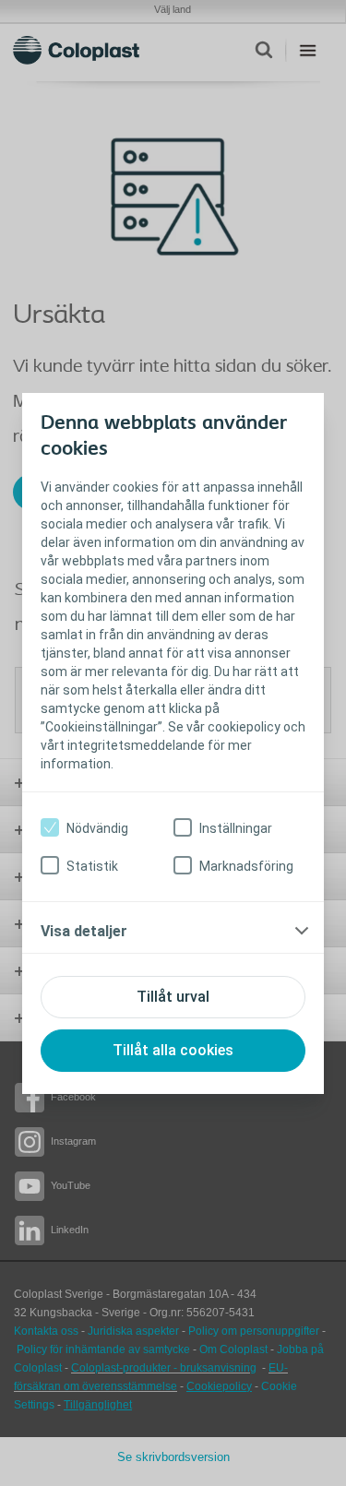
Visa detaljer (84, 931)
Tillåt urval (173, 996)
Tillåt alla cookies (173, 1050)
